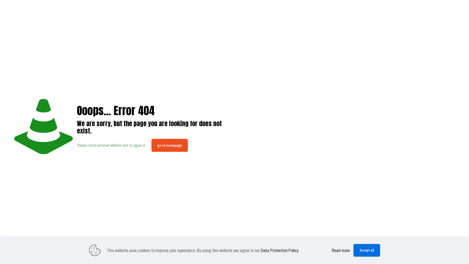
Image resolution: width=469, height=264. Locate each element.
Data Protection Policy (279, 250)
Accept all (367, 250)
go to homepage (169, 145)
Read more (341, 250)
